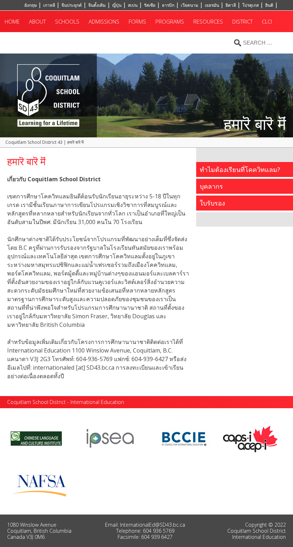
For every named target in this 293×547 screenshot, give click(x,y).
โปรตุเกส (250, 5)
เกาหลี (49, 5)
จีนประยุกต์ (71, 5)
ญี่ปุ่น (116, 5)
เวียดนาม (189, 5)
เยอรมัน (212, 5)
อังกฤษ (30, 5)
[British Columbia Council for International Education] (184, 438)
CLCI (267, 21)
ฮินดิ (269, 5)
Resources (208, 21)
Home (12, 21)
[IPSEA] (110, 438)
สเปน (133, 5)
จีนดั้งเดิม (97, 5)
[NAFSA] (41, 484)
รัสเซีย (149, 5)
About (37, 21)
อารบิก (168, 5)
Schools (67, 21)
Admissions (104, 21)
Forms (137, 21)
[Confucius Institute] (36, 438)
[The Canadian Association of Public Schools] (250, 438)
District (242, 21)
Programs (169, 21)
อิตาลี (230, 5)
